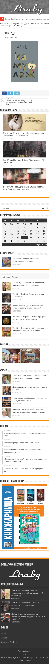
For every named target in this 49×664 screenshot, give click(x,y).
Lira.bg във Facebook (9, 642)
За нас (3, 634)
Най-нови (6, 277)
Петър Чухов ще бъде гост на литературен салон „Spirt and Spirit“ (19, 101)
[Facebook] (26, 654)
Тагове (15, 277)
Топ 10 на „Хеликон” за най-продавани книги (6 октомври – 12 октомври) (23, 134)
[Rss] (23, 654)
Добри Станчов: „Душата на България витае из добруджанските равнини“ (24, 188)
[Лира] (26, 9)
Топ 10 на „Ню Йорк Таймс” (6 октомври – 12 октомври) (25, 603)
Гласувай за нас (24, 651)
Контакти (4, 638)
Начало (3, 24)
